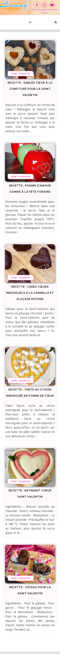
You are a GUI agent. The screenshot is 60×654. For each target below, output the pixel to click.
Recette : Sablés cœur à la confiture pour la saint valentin (30, 89)
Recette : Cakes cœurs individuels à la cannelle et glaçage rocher (30, 293)
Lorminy (14, 4)
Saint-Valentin (20, 73)
